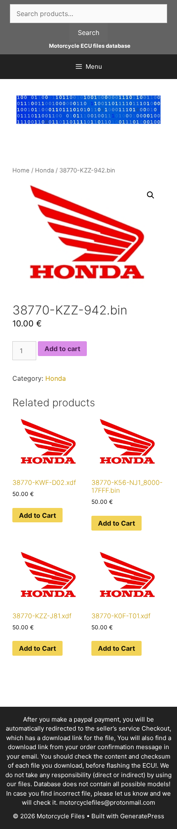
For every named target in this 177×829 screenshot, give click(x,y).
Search (88, 32)
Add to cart (62, 349)
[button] (150, 195)
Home (21, 170)
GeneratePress (142, 816)
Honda (44, 170)
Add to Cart (37, 515)
